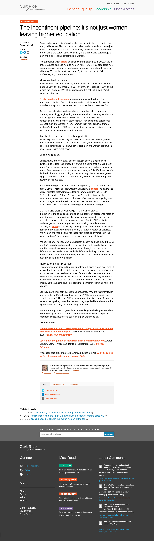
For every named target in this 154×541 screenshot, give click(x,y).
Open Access (124, 9)
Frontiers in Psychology (59, 335)
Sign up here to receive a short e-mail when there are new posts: (69, 430)
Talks (124, 4)
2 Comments (24, 59)
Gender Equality (79, 9)
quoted (94, 189)
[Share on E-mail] (28, 52)
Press (116, 4)
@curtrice (47, 373)
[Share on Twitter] (21, 52)
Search (131, 4)
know (55, 226)
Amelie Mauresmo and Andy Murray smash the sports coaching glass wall (68, 416)
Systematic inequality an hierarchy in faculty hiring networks (72, 340)
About (109, 4)
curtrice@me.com (62, 373)
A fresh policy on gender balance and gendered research (62, 412)
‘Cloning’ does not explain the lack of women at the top (58, 419)
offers (64, 61)
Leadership (102, 9)
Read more (75, 370)
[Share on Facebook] (24, 52)
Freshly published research (54, 99)
